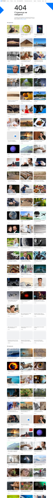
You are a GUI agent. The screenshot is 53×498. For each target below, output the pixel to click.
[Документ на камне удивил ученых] (13, 58)
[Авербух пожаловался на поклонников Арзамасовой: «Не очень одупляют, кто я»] (13, 231)
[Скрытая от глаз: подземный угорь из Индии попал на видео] (40, 177)
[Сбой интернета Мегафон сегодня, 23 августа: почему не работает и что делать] (40, 164)
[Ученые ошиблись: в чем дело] (13, 217)
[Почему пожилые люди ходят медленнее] (13, 84)
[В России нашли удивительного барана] (26, 408)
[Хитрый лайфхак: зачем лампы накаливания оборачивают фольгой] (13, 297)
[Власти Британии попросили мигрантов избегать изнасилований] (26, 448)
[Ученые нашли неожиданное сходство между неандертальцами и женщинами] (13, 461)
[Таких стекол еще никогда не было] (40, 231)
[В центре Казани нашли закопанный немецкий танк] (40, 448)
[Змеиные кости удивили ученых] (26, 204)
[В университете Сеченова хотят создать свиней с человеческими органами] (26, 177)
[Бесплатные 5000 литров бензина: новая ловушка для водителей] (40, 337)
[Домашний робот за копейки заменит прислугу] (13, 377)
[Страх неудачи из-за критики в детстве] (40, 284)
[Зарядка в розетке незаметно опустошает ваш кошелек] (26, 71)
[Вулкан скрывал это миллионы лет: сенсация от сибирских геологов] (26, 151)
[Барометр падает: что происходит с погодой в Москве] (26, 271)
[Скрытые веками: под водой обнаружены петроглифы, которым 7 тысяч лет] (26, 377)
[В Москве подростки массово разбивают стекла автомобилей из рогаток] (26, 394)
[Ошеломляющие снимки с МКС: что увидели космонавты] (40, 31)
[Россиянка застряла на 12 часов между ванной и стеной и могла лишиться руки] (13, 337)
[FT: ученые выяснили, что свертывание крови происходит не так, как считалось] (13, 448)
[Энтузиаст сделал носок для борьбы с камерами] (40, 111)
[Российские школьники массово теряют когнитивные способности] (40, 271)
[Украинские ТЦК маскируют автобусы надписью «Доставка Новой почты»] (26, 337)
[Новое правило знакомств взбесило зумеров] (26, 111)
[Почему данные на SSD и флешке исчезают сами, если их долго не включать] (26, 284)
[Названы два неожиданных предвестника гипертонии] (40, 58)
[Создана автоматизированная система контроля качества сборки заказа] (13, 271)
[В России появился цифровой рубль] (40, 364)
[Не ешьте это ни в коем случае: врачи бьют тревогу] (26, 31)
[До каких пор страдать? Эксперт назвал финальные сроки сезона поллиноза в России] (13, 244)
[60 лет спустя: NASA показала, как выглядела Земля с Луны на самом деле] (26, 244)
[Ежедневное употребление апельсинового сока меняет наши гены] (26, 98)
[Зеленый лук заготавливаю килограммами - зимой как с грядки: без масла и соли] (13, 257)
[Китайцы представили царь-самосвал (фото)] (40, 71)
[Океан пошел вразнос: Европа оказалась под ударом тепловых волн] (13, 421)
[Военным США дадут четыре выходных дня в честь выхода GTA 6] (40, 297)
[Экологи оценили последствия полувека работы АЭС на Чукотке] (40, 434)
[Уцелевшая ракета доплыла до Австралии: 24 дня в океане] (13, 394)
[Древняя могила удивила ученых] (13, 31)
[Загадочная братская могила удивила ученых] (26, 124)
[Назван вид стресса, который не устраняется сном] (26, 231)
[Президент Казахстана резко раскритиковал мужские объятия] (13, 71)
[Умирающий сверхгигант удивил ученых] (40, 44)
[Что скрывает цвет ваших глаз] (40, 408)
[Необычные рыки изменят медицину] (40, 204)
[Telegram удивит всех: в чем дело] (40, 151)
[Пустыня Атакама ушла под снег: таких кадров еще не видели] (40, 351)
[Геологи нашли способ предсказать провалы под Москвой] (13, 177)
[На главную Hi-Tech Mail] (4, 1)
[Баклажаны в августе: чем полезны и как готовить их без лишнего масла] (40, 124)
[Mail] (1, 1)
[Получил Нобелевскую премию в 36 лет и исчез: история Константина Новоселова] (40, 137)
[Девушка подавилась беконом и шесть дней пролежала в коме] (13, 351)
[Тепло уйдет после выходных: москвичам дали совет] (26, 191)
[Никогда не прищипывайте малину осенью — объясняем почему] (26, 434)
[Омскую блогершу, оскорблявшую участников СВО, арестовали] (13, 164)
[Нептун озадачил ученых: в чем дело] (13, 151)
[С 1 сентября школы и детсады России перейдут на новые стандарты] (26, 58)
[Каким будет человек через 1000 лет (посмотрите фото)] (40, 257)
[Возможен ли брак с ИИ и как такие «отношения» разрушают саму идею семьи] (40, 311)
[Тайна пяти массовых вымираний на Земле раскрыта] (13, 408)
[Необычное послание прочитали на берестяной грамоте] (13, 98)
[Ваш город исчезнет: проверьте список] (40, 421)
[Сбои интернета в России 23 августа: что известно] (13, 204)
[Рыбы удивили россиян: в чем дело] (13, 44)
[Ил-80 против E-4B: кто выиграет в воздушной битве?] (40, 217)
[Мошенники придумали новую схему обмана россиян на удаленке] (13, 434)
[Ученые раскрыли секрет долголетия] (26, 421)
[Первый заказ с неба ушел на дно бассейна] (40, 98)
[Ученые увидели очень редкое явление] (40, 324)
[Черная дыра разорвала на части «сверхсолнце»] (26, 324)
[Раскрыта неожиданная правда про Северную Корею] (40, 84)
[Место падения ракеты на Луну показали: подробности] (26, 311)
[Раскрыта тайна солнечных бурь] (26, 364)
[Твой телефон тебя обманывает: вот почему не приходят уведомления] (13, 311)
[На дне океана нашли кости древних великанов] (26, 84)
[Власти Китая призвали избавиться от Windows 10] (13, 137)
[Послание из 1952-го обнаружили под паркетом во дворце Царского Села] (40, 394)
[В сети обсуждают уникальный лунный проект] (13, 284)
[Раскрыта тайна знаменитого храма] (26, 217)
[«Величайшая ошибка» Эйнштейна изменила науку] (40, 244)
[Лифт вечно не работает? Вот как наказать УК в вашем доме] (13, 364)
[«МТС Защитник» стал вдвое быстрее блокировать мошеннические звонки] (13, 324)
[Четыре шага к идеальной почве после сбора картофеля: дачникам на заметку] (13, 111)
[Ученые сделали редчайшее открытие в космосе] (26, 297)
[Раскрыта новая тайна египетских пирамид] (26, 44)
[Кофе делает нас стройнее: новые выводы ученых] (26, 164)
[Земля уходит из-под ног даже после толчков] (26, 351)
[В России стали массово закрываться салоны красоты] (13, 124)
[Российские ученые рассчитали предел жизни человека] (26, 137)
